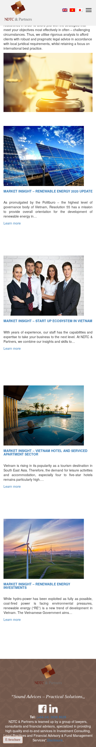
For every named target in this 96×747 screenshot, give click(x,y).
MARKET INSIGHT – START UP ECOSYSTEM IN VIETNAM (47, 321)
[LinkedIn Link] (53, 709)
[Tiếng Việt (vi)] (72, 9)
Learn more (12, 223)
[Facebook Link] (42, 709)
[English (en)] (65, 9)
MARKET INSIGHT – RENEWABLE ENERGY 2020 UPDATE (48, 191)
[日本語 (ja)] (80, 9)
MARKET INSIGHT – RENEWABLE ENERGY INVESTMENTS (36, 586)
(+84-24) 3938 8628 (51, 717)
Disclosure (55, 740)
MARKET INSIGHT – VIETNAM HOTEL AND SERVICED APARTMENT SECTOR (45, 452)
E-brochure (12, 739)
